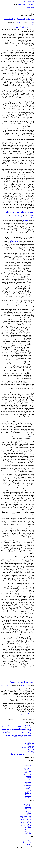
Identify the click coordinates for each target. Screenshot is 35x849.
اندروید (32, 716)
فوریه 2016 (28, 796)
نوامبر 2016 (28, 782)
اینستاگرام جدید (27, 805)
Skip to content (30, 7)
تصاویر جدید (28, 807)
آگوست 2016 (27, 786)
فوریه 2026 (28, 766)
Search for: (31, 719)
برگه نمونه (28, 10)
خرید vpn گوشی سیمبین (27, 713)
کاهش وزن (25, 220)
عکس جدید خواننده (26, 817)
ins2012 (31, 215)
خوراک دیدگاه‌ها (27, 842)
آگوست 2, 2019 (19, 215)
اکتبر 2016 (28, 783)
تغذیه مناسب (27, 810)
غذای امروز (28, 828)
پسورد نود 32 (31, 746)
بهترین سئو (31, 750)
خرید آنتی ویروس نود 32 (17, 754)
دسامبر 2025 (27, 768)
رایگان (32, 752)
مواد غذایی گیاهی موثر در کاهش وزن (19, 19)
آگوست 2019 (27, 780)
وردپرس (29, 844)
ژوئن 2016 (28, 790)
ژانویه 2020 (28, 779)
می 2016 (28, 791)
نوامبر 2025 (28, 769)
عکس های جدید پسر (25, 819)
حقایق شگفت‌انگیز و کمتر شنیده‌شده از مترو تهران (17, 735)
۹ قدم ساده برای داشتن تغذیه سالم (20, 212)
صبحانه (29, 813)
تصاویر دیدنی (27, 808)
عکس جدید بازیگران (25, 816)
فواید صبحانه (27, 831)
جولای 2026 (28, 765)
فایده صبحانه (27, 830)
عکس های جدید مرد (25, 824)
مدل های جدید (27, 833)
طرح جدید (28, 814)
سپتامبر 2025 (27, 773)
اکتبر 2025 (28, 771)
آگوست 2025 (27, 774)
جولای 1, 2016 (23, 685)
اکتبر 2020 (28, 776)
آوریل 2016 (28, 793)
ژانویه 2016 (28, 797)
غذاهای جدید (28, 827)
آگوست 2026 (27, 763)
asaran (31, 22)
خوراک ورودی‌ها (27, 841)
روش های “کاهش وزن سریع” (22, 682)
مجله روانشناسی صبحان (27, 1)
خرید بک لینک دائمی (29, 743)
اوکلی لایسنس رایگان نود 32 (26, 747)
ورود (30, 839)
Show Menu (22, 4)
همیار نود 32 (31, 749)
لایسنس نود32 (30, 744)
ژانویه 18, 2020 (20, 22)
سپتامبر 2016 (27, 785)
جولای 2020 (28, 777)
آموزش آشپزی (27, 804)
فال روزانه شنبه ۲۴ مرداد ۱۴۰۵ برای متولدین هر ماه (17, 736)
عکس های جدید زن (6, 685)
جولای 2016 (28, 788)
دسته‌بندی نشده (27, 811)
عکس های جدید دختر (25, 820)
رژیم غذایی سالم (14, 241)
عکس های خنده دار (26, 825)
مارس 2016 (28, 794)
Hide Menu (30, 4)
